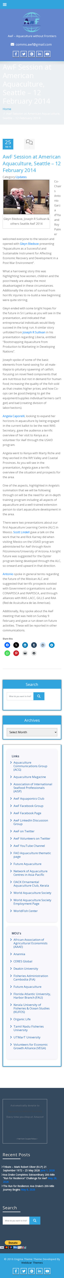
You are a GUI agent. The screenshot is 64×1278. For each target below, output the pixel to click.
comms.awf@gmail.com (34, 44)
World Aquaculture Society (32, 893)
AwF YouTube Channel (29, 846)
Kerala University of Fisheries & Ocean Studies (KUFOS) (32, 1008)
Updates (21, 177)
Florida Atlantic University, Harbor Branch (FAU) (32, 995)
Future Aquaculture (27, 864)
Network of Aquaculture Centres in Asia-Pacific (30, 872)
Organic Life (22, 1019)
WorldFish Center (26, 911)
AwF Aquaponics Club (29, 798)
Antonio (8, 574)
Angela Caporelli (14, 416)
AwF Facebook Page (27, 813)
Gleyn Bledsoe (29, 244)
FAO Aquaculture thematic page (32, 854)
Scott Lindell (21, 532)
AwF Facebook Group (28, 806)
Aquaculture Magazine (30, 777)
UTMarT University (27, 1037)
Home (7, 109)
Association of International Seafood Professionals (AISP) (33, 787)
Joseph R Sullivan (34, 332)
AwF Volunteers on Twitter (32, 838)
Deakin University (26, 968)
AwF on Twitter (24, 831)
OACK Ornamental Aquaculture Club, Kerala (31, 883)
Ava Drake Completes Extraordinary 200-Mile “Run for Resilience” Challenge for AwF (29, 1176)
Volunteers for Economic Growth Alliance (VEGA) (31, 1046)
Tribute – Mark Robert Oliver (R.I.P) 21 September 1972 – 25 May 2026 (25, 1168)
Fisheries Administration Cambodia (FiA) (31, 977)
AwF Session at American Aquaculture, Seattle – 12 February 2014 (32, 163)
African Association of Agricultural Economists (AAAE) (30, 943)
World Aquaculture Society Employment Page (32, 901)
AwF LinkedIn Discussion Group (31, 822)
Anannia (19, 954)
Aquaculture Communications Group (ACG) (30, 766)
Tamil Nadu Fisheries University (29, 1028)
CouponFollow (30, 1139)
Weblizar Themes (32, 1262)
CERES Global (23, 961)
